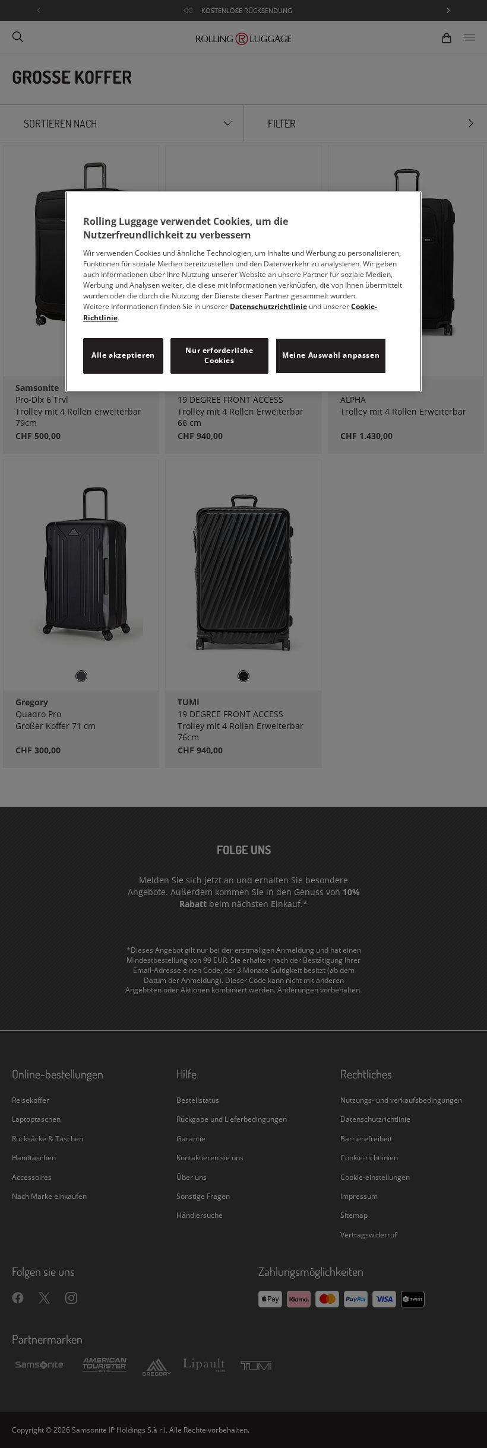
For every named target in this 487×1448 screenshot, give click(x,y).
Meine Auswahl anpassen (331, 355)
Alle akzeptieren (123, 355)
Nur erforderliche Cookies (219, 355)
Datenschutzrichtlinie (268, 306)
